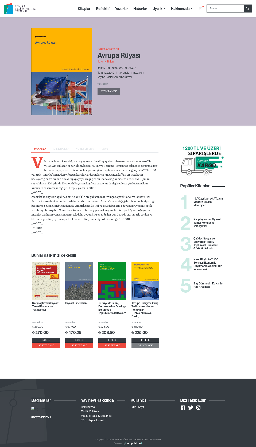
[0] (198, 8)
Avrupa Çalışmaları (108, 49)
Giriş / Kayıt (137, 407)
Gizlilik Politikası (90, 411)
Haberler (140, 8)
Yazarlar (121, 8)
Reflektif (103, 8)
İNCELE (46, 340)
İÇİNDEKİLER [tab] (61, 148)
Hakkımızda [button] (180, 8)
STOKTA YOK (109, 91)
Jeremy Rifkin (106, 61)
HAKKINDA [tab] (40, 148)
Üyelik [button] (157, 8)
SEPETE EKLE (46, 345)
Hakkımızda (88, 407)
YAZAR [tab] (103, 148)
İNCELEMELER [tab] (84, 148)
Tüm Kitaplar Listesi (92, 420)
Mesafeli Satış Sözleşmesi (96, 415)
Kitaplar (84, 8)
